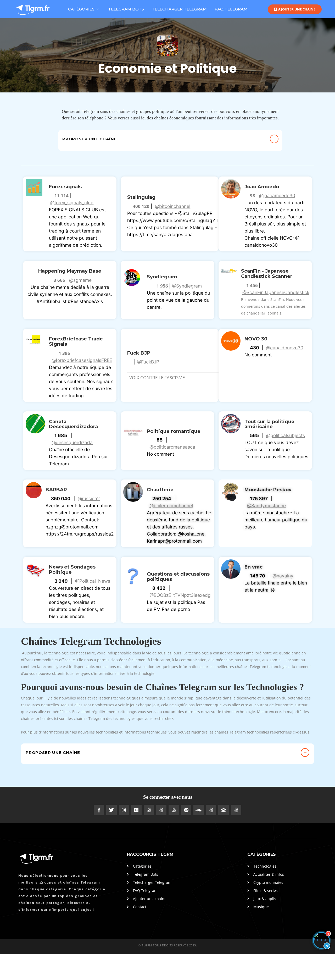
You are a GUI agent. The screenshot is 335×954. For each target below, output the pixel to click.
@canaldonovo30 (284, 347)
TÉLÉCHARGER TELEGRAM (179, 9)
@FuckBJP (148, 362)
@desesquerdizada (72, 442)
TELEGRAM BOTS (126, 9)
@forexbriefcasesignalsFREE (82, 360)
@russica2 (89, 498)
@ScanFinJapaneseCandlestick (275, 292)
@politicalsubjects (285, 435)
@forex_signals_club (71, 202)
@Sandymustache (266, 505)
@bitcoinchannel (172, 206)
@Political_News (92, 581)
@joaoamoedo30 (277, 195)
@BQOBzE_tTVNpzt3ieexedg (180, 595)
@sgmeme (80, 280)
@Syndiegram (187, 286)
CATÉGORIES (81, 9)
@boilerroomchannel (171, 505)
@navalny (282, 575)
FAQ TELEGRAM (231, 9)
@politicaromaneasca (172, 447)
